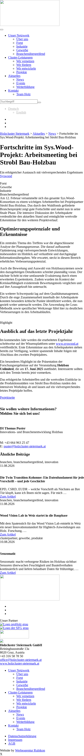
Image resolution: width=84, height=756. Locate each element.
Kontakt (13, 90)
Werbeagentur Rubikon (30, 750)
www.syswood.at (67, 343)
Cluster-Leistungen (20, 57)
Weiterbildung (25, 87)
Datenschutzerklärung (22, 736)
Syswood (6, 176)
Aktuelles (14, 76)
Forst (19, 42)
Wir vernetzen (25, 61)
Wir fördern (23, 65)
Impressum (15, 740)
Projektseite (7, 397)
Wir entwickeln (26, 68)
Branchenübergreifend (30, 54)
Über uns (22, 39)
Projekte (21, 72)
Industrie (22, 46)
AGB (11, 743)
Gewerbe (22, 50)
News (20, 79)
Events (20, 83)
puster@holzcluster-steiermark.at (25, 446)
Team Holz (23, 94)
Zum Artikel (8, 496)
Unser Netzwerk (18, 35)
